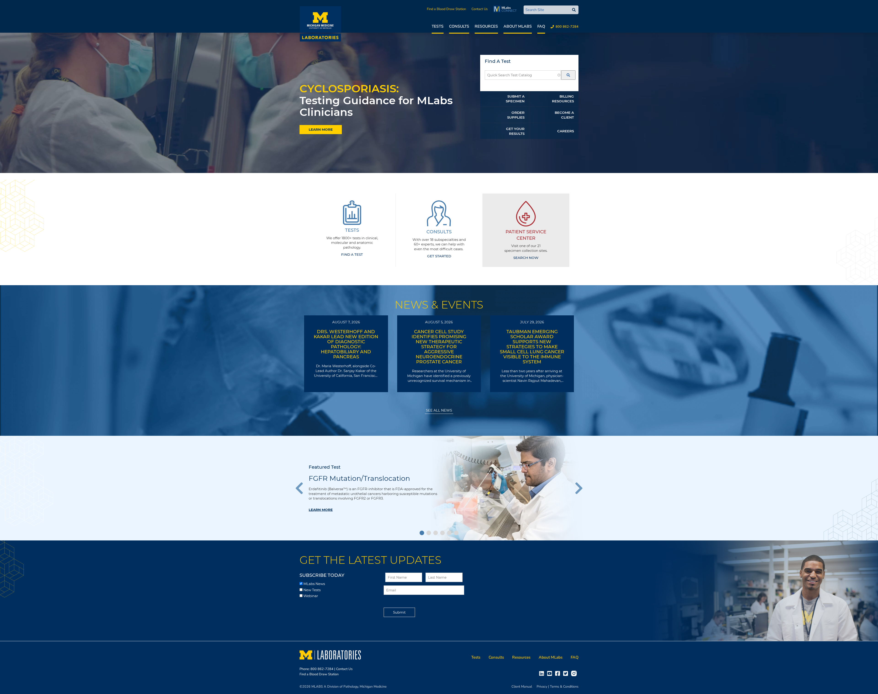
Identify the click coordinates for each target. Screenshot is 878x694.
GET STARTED (439, 256)
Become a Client (564, 115)
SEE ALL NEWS (439, 410)
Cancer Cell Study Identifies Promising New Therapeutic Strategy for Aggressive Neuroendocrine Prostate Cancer (439, 346)
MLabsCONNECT (506, 9)
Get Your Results (515, 131)
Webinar (310, 596)
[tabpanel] (439, 488)
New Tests (312, 590)
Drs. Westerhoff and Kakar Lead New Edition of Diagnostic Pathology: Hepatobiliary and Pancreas (346, 344)
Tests (438, 26)
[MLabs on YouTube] (550, 673)
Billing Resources (563, 98)
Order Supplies (516, 115)
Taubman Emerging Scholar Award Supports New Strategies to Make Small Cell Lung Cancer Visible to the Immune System (532, 346)
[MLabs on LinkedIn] (542, 673)
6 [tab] (456, 533)
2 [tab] (428, 533)
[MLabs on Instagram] (574, 673)
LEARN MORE (321, 129)
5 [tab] (449, 533)
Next (576, 488)
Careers (565, 131)
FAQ (541, 26)
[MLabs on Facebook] (558, 673)
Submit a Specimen (515, 98)
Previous (302, 488)
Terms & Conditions (564, 686)
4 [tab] (442, 533)
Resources (486, 26)
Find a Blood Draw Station (446, 9)
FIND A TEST (352, 254)
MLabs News (314, 584)
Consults (459, 26)
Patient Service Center (526, 235)
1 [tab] (422, 533)
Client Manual (521, 686)
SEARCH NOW (525, 257)
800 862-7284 (567, 26)
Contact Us (479, 9)
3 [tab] (435, 533)
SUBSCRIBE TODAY (322, 575)
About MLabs (517, 26)
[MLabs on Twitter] (566, 673)
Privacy (542, 686)
